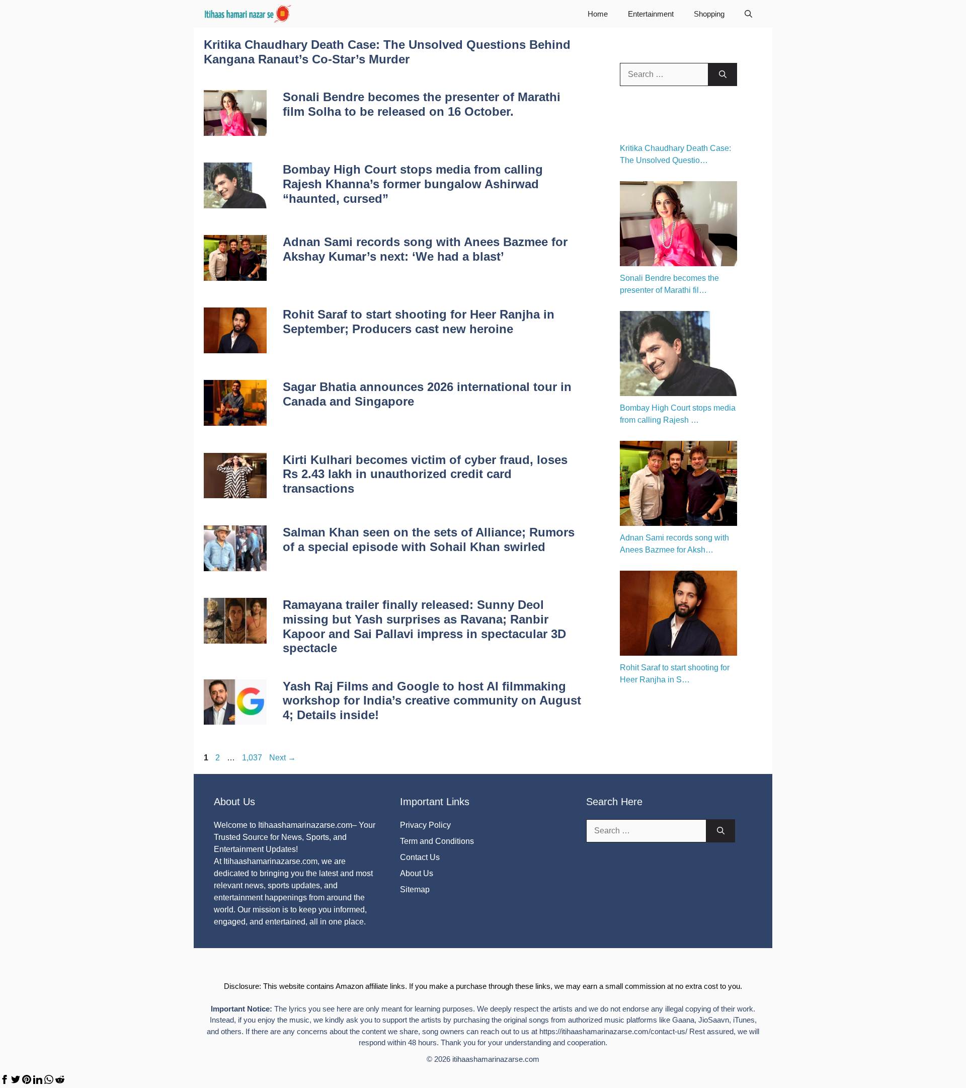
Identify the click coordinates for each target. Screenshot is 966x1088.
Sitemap (415, 889)
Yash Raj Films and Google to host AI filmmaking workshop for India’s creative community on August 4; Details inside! (432, 700)
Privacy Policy (425, 825)
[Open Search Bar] (748, 14)
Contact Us (420, 857)
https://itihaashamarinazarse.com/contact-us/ (613, 1031)
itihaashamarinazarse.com (495, 1059)
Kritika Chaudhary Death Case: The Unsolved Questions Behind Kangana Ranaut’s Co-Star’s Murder (387, 52)
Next (282, 757)
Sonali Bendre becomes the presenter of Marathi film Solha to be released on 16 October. (421, 104)
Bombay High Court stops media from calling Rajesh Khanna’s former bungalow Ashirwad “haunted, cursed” (413, 184)
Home (598, 14)
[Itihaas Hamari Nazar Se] (248, 14)
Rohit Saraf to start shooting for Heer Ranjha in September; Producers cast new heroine (418, 321)
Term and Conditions (437, 841)
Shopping (709, 14)
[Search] (722, 74)
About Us (416, 873)
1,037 (252, 757)
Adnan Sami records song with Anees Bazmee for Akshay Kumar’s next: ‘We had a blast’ (425, 249)
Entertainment (651, 14)
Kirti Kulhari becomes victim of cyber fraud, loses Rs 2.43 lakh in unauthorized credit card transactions (425, 474)
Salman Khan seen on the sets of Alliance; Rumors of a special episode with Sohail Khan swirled (429, 539)
